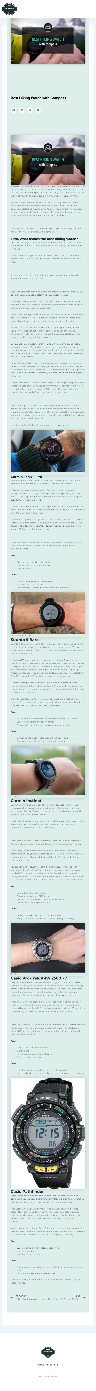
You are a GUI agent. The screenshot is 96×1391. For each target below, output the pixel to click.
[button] (13, 110)
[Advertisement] (48, 222)
